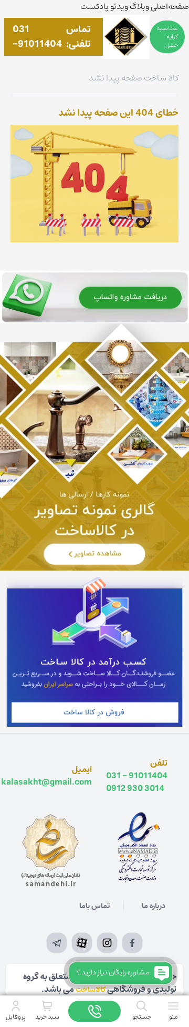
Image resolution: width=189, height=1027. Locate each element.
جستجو (141, 1016)
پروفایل (16, 1016)
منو (173, 1016)
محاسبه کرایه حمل (167, 36)
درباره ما (153, 906)
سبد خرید (47, 1016)
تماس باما (94, 906)
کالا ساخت (161, 77)
